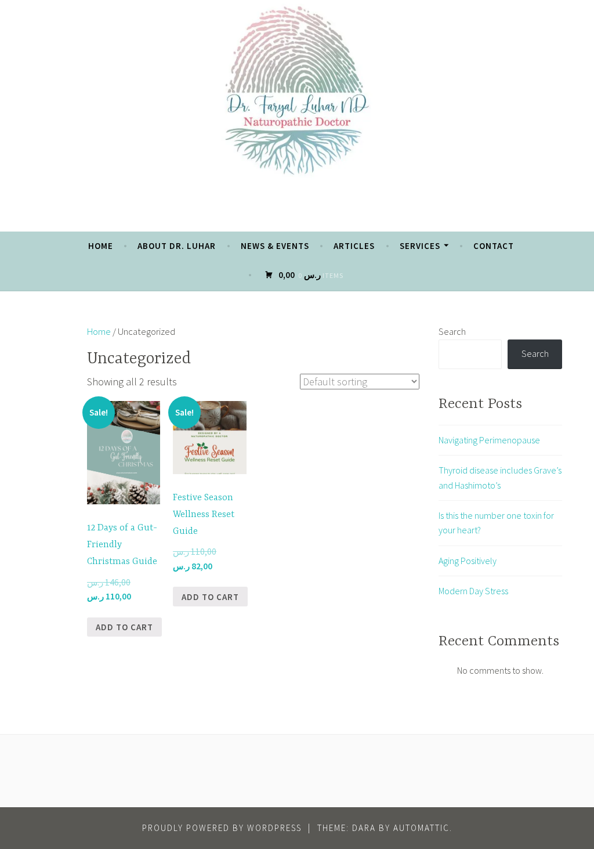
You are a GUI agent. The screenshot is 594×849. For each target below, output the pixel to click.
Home (100, 245)
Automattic (421, 827)
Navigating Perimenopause (489, 440)
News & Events (275, 245)
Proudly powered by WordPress (222, 827)
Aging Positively (468, 560)
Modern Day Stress (473, 591)
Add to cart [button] (124, 627)
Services (420, 245)
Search (452, 331)
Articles (354, 245)
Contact (493, 245)
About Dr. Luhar (176, 245)
